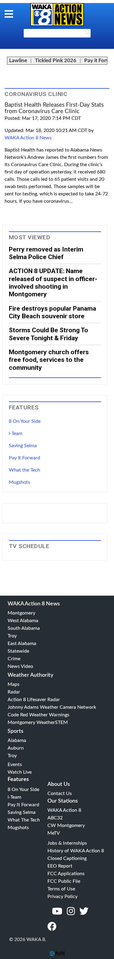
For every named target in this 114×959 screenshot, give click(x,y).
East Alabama (22, 643)
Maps (13, 684)
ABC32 (55, 817)
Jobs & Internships (67, 843)
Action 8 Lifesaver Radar (34, 699)
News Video (20, 666)
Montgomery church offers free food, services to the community (49, 359)
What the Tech (24, 470)
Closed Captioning (67, 858)
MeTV (53, 833)
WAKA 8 (57, 14)
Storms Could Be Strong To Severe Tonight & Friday (48, 333)
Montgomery (21, 613)
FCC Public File (63, 881)
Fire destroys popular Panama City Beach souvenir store (52, 312)
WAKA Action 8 (64, 810)
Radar (14, 692)
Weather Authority (30, 675)
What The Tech (24, 820)
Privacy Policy (62, 896)
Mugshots (19, 482)
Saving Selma (23, 445)
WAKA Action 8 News (28, 137)
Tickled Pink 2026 (55, 60)
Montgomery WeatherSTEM (38, 722)
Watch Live (20, 772)
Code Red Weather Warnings (38, 714)
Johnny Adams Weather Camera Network (52, 707)
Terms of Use (61, 888)
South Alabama (24, 628)
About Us (58, 784)
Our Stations (62, 801)
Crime (14, 658)
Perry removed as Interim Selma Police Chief (46, 253)
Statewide (18, 651)
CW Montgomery (66, 825)
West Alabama (23, 620)
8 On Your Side (24, 421)
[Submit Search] (88, 33)
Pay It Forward (24, 457)
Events (15, 764)
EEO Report (59, 866)
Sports (15, 731)
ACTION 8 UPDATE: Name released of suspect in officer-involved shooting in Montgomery (53, 282)
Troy (12, 635)
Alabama (17, 740)
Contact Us (59, 793)
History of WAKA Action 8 (75, 850)
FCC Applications (66, 873)
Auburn (16, 748)
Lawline (18, 60)
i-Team (15, 433)
